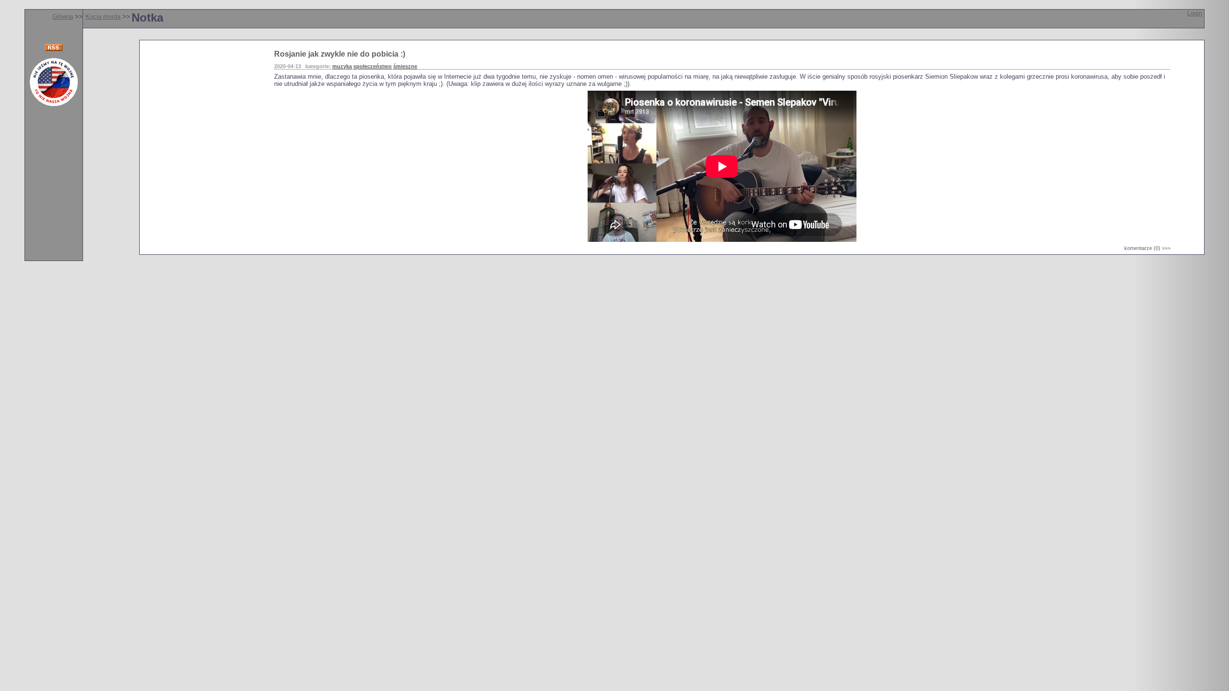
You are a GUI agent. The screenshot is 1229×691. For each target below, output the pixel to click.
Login (1194, 13)
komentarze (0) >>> (1147, 248)
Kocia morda (102, 16)
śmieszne (405, 66)
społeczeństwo (372, 66)
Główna (62, 16)
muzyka (342, 66)
